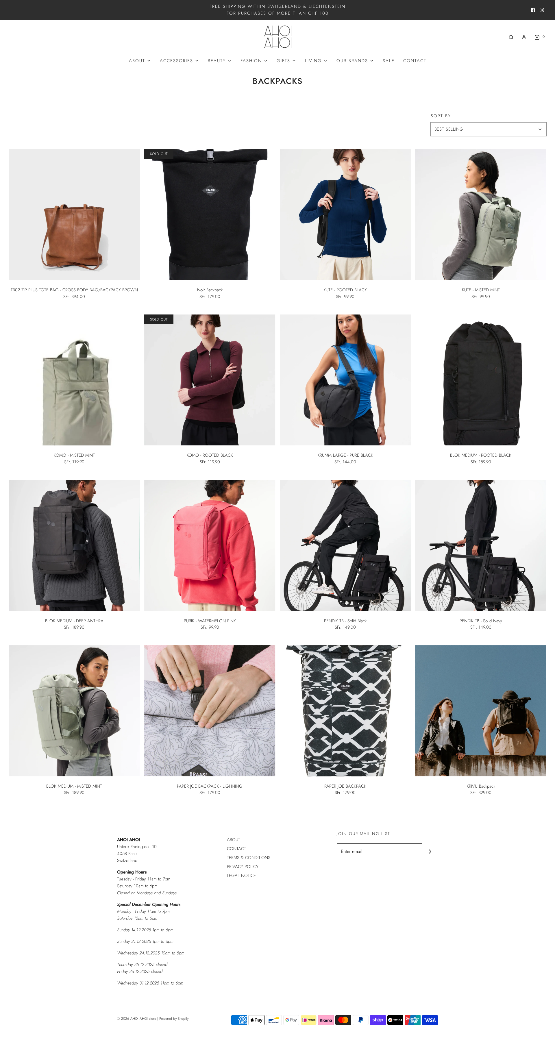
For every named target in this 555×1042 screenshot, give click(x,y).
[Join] (430, 851)
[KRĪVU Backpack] (480, 710)
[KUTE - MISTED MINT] (480, 214)
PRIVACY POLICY (242, 866)
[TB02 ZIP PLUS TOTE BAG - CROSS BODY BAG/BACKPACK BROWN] (74, 214)
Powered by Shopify (173, 1018)
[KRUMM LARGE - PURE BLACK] (345, 380)
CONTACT (414, 61)
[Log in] (524, 37)
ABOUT (233, 839)
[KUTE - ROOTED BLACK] (345, 214)
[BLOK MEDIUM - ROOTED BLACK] (480, 380)
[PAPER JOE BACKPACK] (345, 710)
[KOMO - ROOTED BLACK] (209, 380)
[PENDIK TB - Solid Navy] (480, 545)
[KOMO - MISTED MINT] (74, 380)
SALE (389, 61)
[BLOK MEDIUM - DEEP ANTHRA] (74, 545)
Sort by (441, 116)
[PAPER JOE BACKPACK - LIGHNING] (209, 710)
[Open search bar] (511, 37)
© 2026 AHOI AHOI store (136, 1018)
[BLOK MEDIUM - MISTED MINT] (74, 710)
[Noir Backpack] (209, 214)
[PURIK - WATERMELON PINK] (209, 545)
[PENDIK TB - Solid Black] (345, 545)
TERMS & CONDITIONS (248, 857)
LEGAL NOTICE (241, 875)
